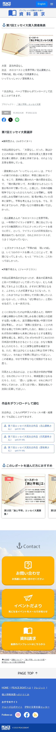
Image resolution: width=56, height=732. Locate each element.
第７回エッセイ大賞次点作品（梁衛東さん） (28, 448)
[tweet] (10, 120)
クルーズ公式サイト (12, 707)
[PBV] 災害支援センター (37, 707)
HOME (6, 660)
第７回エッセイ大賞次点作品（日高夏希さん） (30, 438)
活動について (16, 660)
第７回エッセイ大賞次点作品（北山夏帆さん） (30, 427)
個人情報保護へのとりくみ (15, 694)
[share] (4, 120)
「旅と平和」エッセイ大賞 (28, 104)
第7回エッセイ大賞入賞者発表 (13, 662)
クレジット (39, 687)
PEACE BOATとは (21, 687)
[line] (17, 120)
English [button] (42, 4)
